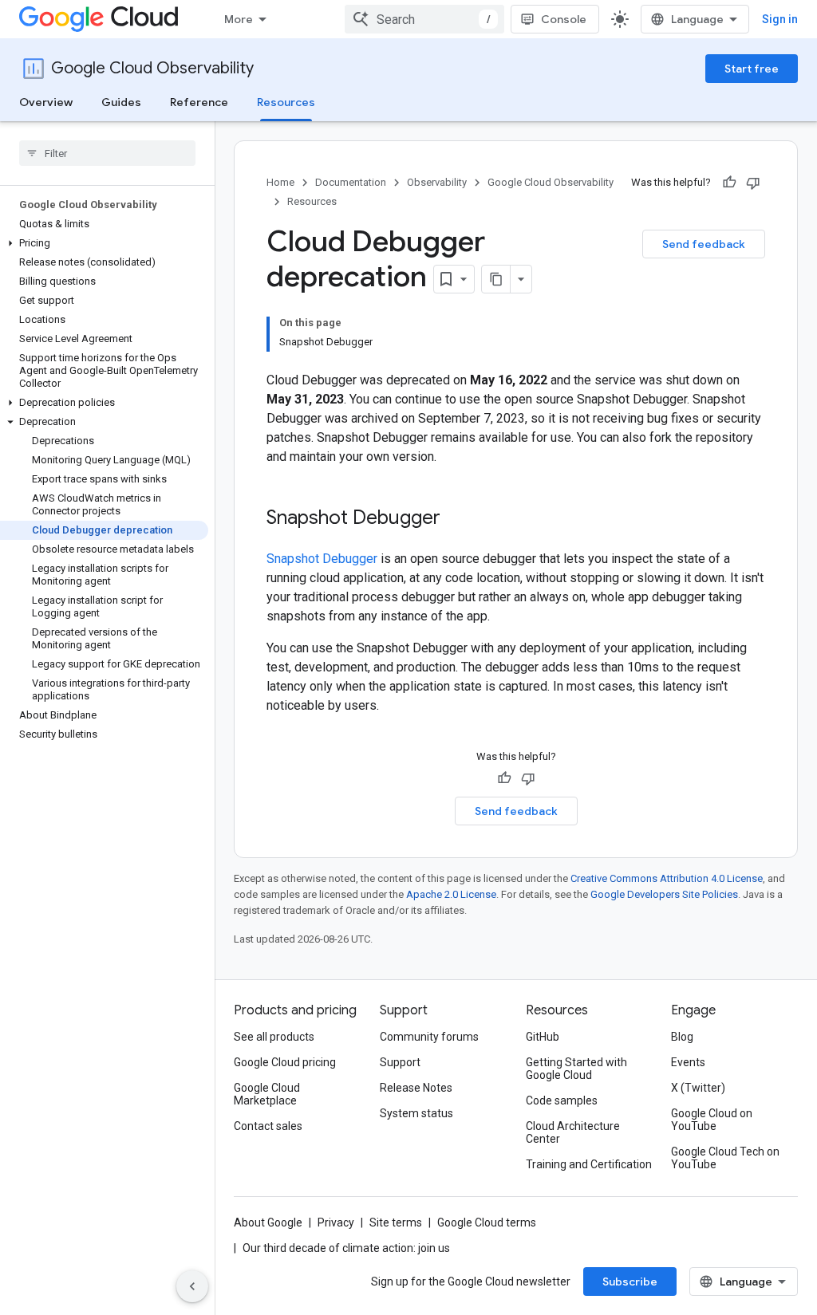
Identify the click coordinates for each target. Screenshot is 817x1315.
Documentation (350, 182)
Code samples (562, 1100)
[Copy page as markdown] (496, 279)
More (238, 19)
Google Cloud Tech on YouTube (725, 1158)
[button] (104, 243)
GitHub (542, 1036)
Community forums (429, 1036)
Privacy (336, 1222)
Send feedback (703, 244)
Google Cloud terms (486, 1222)
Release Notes (416, 1087)
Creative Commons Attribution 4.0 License (666, 878)
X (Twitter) (698, 1087)
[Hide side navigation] (192, 1286)
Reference (199, 102)
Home (280, 182)
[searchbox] (107, 153)
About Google (268, 1222)
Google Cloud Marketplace (267, 1094)
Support (400, 1062)
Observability (437, 182)
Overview (46, 102)
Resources (286, 102)
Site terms (395, 1222)
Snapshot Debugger (321, 558)
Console (563, 19)
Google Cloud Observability (152, 68)
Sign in (780, 19)
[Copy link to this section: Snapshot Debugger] (456, 519)
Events (688, 1062)
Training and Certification (589, 1164)
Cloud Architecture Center (573, 1132)
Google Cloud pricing (285, 1062)
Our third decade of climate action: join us (346, 1248)
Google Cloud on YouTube (711, 1119)
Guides (121, 102)
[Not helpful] (753, 183)
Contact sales (268, 1126)
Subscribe (629, 1281)
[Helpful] (729, 183)
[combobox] (424, 19)
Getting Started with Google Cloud (576, 1068)
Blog (682, 1036)
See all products (274, 1036)
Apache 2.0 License (451, 894)
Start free (751, 68)
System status (416, 1113)
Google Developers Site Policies (664, 894)
